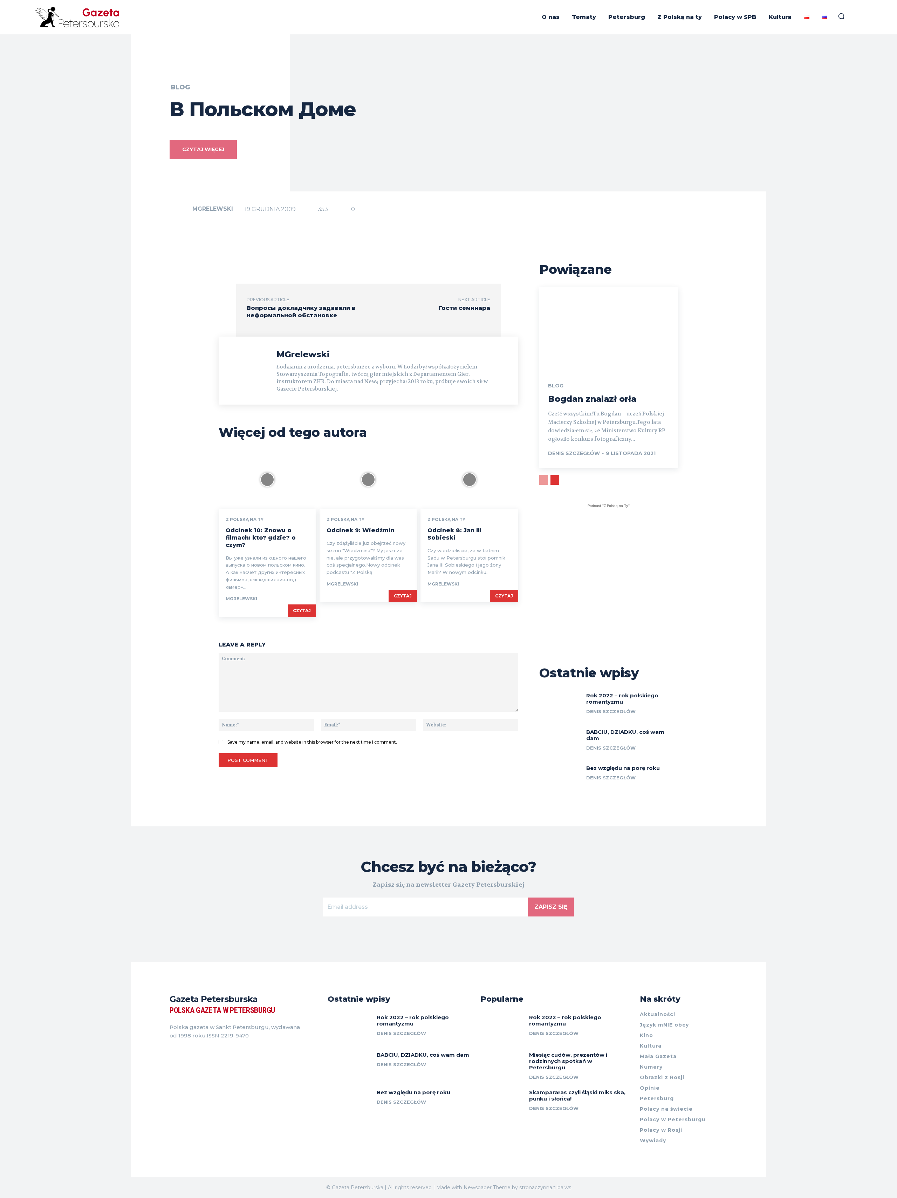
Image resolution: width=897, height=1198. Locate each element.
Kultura (651, 1046)
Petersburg (657, 1098)
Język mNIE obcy (664, 1025)
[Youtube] (210, 1053)
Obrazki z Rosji (662, 1077)
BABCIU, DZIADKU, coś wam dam (625, 735)
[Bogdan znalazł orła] (608, 329)
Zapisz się (551, 906)
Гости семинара (464, 308)
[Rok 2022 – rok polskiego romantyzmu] (560, 705)
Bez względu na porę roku (623, 768)
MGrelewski (212, 208)
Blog (180, 87)
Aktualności (657, 1014)
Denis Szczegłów (574, 453)
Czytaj (302, 610)
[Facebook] (172, 1053)
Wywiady (653, 1140)
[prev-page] (543, 480)
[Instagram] (185, 1053)
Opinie (650, 1088)
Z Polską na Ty (244, 519)
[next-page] (554, 480)
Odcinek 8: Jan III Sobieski (454, 534)
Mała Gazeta (658, 1056)
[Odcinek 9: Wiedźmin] (368, 479)
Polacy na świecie (666, 1109)
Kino (646, 1035)
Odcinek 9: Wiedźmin (361, 530)
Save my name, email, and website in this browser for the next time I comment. (312, 742)
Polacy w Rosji (661, 1130)
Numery (651, 1067)
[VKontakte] (197, 1053)
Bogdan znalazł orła (592, 399)
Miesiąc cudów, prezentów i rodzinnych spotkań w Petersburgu (568, 1061)
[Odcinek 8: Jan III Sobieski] (469, 479)
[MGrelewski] (180, 209)
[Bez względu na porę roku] (560, 777)
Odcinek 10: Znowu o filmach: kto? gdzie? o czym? (261, 537)
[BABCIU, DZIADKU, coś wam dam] (560, 741)
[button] (841, 16)
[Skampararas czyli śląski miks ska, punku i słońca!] (502, 1103)
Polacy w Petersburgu (673, 1119)
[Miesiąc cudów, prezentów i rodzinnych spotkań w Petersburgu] (502, 1065)
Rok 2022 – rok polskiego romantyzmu (622, 698)
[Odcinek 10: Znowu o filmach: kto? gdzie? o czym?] (267, 479)
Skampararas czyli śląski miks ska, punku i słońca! (577, 1095)
